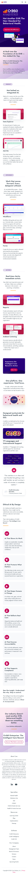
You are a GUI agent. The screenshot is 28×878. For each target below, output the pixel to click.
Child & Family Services (14, 806)
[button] (22, 2)
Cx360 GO (14, 839)
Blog (14, 818)
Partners (14, 854)
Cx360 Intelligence (14, 836)
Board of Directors (14, 851)
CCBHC (14, 803)
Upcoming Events (14, 862)
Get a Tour (14, 370)
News (14, 859)
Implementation (14, 821)
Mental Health (14, 795)
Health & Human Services (14, 808)
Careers (14, 857)
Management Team (14, 849)
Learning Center (14, 816)
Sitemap (14, 823)
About (14, 846)
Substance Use (14, 798)
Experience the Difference (12, 30)
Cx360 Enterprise (14, 834)
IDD (14, 801)
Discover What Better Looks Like (14, 742)
